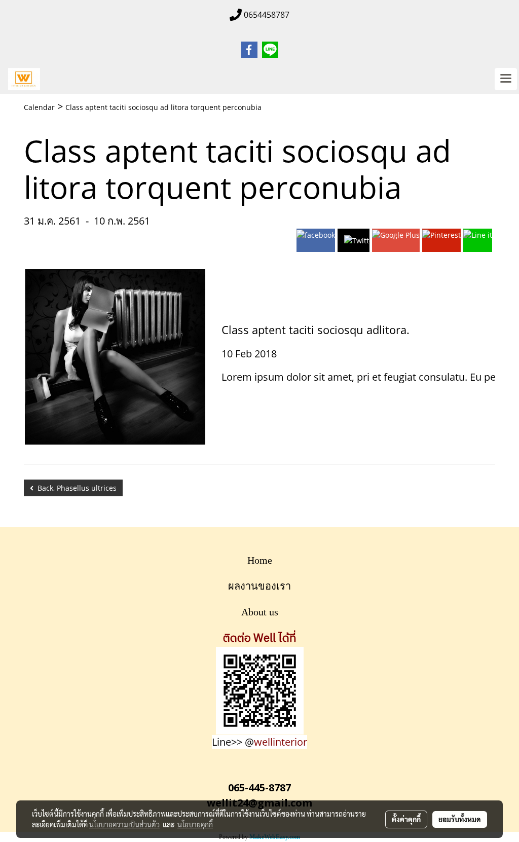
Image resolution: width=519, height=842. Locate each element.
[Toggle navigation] (506, 79)
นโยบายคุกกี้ (195, 824)
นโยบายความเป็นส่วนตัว (124, 824)
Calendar (39, 107)
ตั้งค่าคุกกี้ (406, 819)
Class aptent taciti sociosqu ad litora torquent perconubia (163, 107)
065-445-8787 (259, 787)
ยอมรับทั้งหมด (459, 819)
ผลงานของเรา (259, 586)
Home (259, 560)
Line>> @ (259, 742)
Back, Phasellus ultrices (75, 488)
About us (259, 611)
